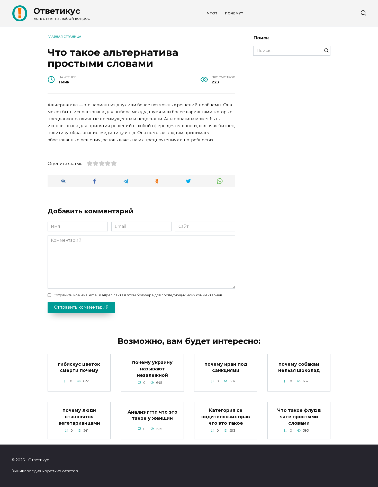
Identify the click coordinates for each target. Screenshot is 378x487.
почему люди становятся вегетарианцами (79, 416)
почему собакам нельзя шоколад (299, 367)
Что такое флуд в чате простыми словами (299, 416)
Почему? (234, 13)
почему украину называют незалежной (152, 369)
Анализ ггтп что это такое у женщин (152, 415)
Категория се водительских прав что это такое (225, 416)
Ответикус (56, 11)
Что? (212, 13)
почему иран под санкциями (225, 367)
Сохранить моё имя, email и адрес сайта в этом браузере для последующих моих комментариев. (138, 295)
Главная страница (64, 36)
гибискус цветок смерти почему (79, 367)
